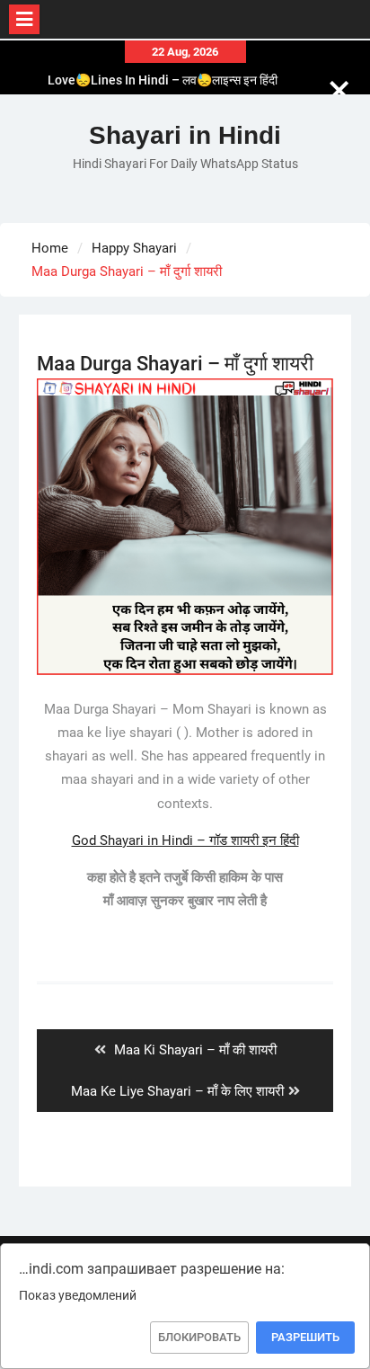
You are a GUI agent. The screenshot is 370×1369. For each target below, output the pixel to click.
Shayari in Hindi (185, 135)
